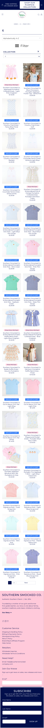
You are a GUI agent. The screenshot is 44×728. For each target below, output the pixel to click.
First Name (6, 700)
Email (4, 718)
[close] (41, 689)
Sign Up (33, 721)
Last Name (6, 709)
